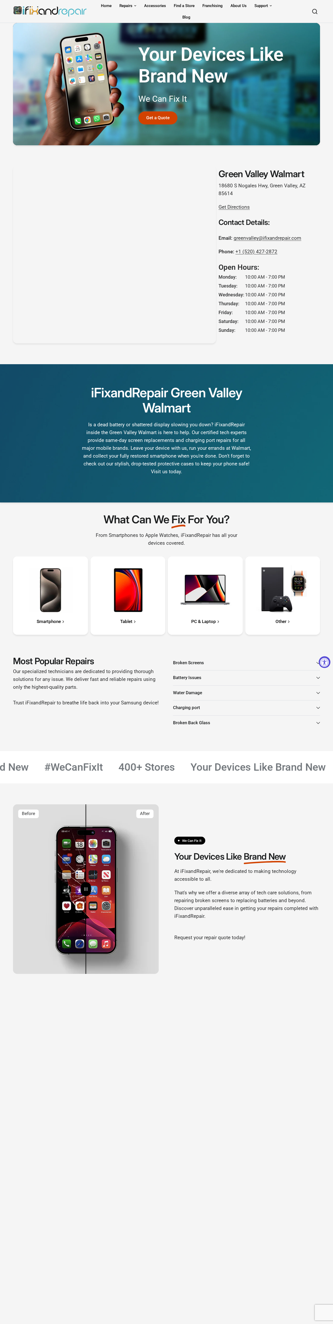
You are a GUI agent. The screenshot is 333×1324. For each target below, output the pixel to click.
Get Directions (234, 207)
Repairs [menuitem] (125, 5)
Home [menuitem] (106, 5)
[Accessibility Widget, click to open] (324, 662)
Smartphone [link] (49, 622)
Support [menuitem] (261, 5)
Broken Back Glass (191, 722)
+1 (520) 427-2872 (256, 252)
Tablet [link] (126, 622)
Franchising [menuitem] (212, 5)
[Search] (315, 11)
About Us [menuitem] (238, 5)
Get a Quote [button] (158, 117)
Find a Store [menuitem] (184, 5)
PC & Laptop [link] (203, 622)
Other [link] (281, 622)
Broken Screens (188, 662)
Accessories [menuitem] (155, 5)
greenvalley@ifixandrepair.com (267, 238)
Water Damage (187, 692)
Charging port (186, 707)
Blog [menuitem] (186, 17)
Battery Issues (187, 677)
